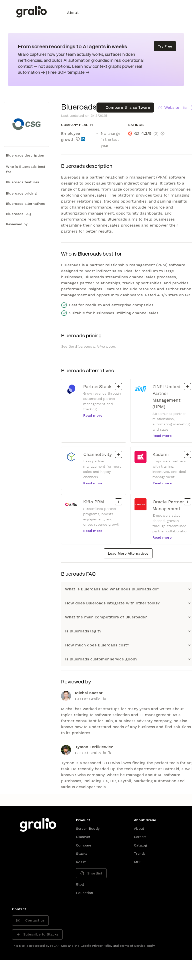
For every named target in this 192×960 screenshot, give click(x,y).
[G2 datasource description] (162, 134)
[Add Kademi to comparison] (187, 454)
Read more (92, 415)
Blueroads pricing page (95, 346)
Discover (83, 837)
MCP (138, 862)
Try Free (165, 46)
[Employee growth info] (78, 139)
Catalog (140, 845)
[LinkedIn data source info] (83, 139)
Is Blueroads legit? (83, 631)
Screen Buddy (88, 828)
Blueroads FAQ (18, 214)
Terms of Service (133, 945)
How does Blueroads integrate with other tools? (112, 603)
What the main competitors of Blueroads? (106, 617)
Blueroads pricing (21, 193)
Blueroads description (25, 155)
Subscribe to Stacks (40, 934)
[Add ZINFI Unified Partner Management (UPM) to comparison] (187, 386)
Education (84, 893)
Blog (80, 884)
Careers (140, 837)
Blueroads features (22, 182)
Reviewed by (17, 224)
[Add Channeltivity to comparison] (118, 454)
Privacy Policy (102, 945)
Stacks (81, 853)
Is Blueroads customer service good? (101, 659)
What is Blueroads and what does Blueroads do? (112, 589)
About (73, 12)
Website (171, 107)
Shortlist (94, 873)
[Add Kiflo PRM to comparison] (118, 501)
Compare (83, 845)
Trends (140, 853)
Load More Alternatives (128, 553)
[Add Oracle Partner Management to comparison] (187, 501)
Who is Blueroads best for (25, 169)
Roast (81, 862)
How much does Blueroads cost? (97, 645)
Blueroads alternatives (25, 204)
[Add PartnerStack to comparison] (118, 386)
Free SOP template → (68, 73)
